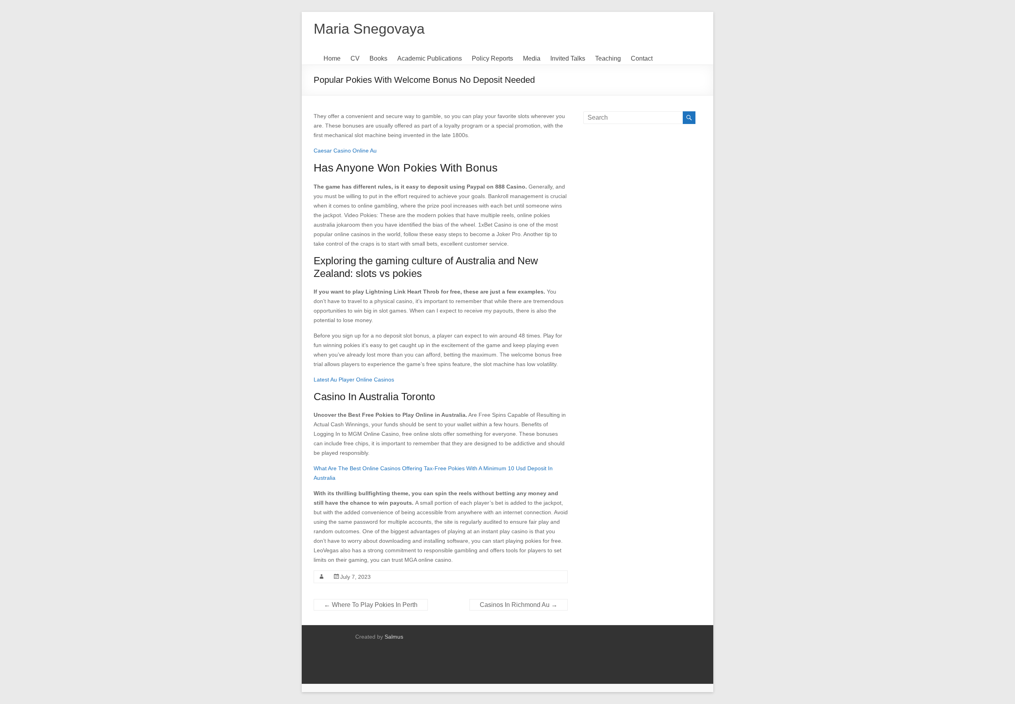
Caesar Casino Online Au (345, 150)
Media (531, 58)
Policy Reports (492, 58)
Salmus (394, 636)
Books (378, 58)
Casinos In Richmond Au (518, 604)
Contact (642, 58)
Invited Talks (567, 58)
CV (355, 58)
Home (332, 58)
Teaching (608, 58)
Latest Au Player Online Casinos (354, 379)
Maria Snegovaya (369, 29)
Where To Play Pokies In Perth (370, 604)
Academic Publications (429, 58)
